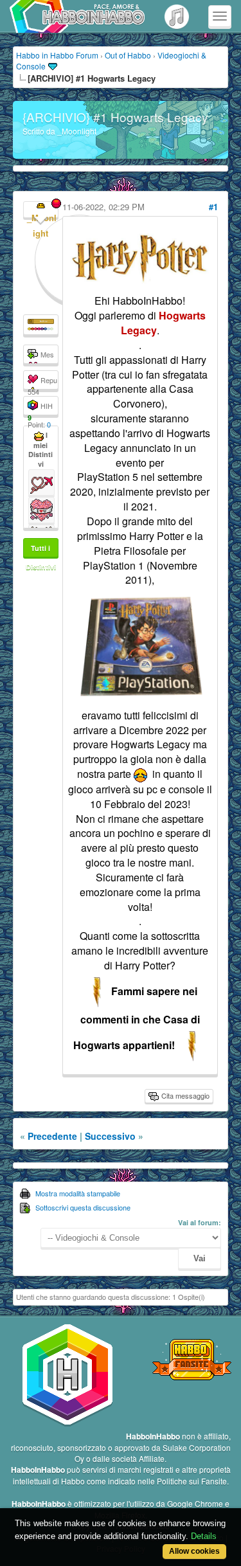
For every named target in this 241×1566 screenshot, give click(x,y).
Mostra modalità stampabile (77, 1193)
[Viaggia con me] (41, 481)
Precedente (52, 1136)
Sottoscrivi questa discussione (82, 1207)
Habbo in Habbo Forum (57, 55)
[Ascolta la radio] (176, 16)
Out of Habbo (128, 55)
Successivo (110, 1136)
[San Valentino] (41, 508)
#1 (213, 207)
